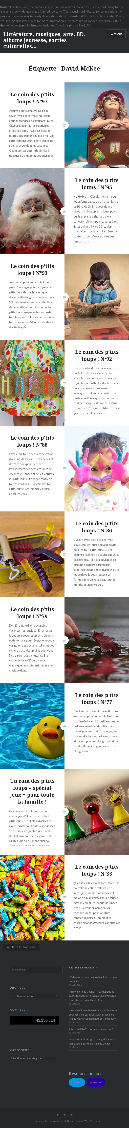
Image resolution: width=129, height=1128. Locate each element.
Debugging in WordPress (20, 21)
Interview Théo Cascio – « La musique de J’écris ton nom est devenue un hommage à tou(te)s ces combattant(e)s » (92, 995)
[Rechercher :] (36, 969)
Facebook (95, 1082)
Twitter (77, 1082)
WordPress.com (92, 1120)
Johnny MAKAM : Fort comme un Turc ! (91, 1028)
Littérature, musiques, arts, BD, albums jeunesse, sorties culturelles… (44, 40)
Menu (118, 33)
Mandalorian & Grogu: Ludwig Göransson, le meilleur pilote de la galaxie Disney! (92, 1041)
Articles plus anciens (21, 947)
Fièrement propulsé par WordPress (46, 1120)
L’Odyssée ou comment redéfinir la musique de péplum (93, 979)
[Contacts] (57, 1115)
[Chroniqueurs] (64, 1115)
